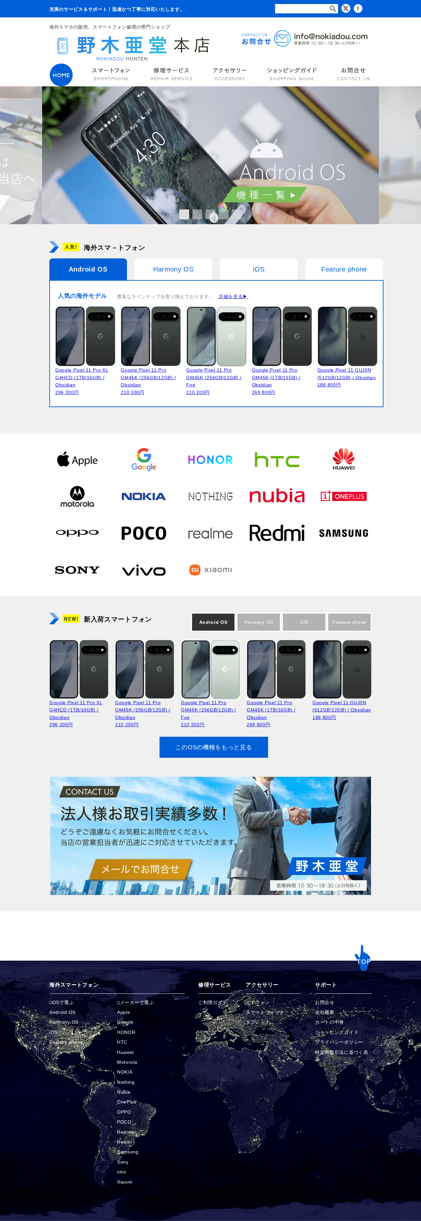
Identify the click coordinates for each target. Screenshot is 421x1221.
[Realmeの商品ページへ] (210, 532)
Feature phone (344, 269)
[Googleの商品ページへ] (144, 459)
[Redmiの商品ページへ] (277, 532)
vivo (121, 1171)
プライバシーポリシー (339, 1042)
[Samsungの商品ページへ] (344, 532)
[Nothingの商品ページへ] (210, 496)
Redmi (124, 1142)
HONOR (126, 1032)
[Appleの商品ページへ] (77, 459)
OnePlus (126, 1101)
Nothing (126, 1082)
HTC (122, 1042)
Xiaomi (125, 1182)
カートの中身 (329, 1022)
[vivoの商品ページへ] (144, 569)
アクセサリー (262, 985)
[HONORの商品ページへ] (210, 459)
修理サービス (214, 985)
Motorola (127, 1062)
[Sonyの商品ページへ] (77, 569)
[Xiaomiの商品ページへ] (210, 569)
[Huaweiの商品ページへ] (344, 459)
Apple (123, 1012)
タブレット (258, 1022)
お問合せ (324, 1002)
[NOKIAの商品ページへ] (144, 496)
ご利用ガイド (212, 1002)
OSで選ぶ (63, 1002)
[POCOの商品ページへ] (144, 532)
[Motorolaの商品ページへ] (77, 496)
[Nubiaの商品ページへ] (277, 496)
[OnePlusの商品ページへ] (344, 496)
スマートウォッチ (265, 1012)
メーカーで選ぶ (137, 1002)
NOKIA (125, 1072)
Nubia (124, 1092)
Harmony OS (173, 269)
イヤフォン (258, 1002)
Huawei (125, 1052)
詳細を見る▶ (233, 296)
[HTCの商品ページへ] (277, 459)
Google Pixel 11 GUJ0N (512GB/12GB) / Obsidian (346, 377)
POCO (124, 1121)
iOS (258, 269)
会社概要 (324, 1012)
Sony (123, 1162)
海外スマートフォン (74, 985)
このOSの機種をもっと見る (213, 747)
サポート (326, 985)
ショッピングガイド (337, 1032)
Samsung (127, 1151)
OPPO (124, 1112)
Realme (126, 1132)
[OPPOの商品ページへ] (77, 532)
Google (125, 1022)
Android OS (88, 269)
